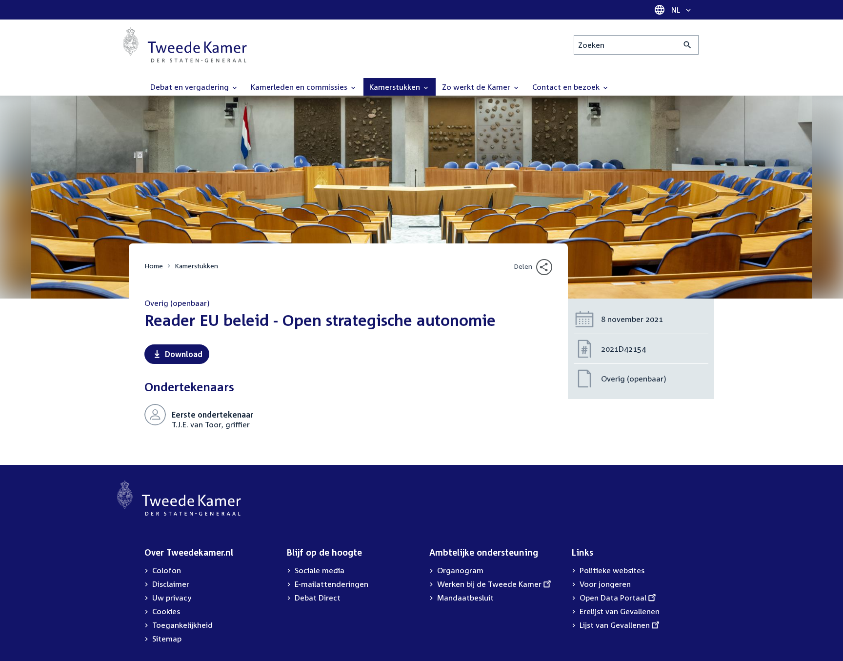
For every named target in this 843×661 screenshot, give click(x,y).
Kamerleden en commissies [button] (300, 87)
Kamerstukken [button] (395, 87)
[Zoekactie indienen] (688, 45)
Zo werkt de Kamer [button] (477, 87)
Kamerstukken (196, 265)
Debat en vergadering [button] (190, 87)
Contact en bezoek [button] (567, 87)
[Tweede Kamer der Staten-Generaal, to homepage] (185, 44)
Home (153, 265)
